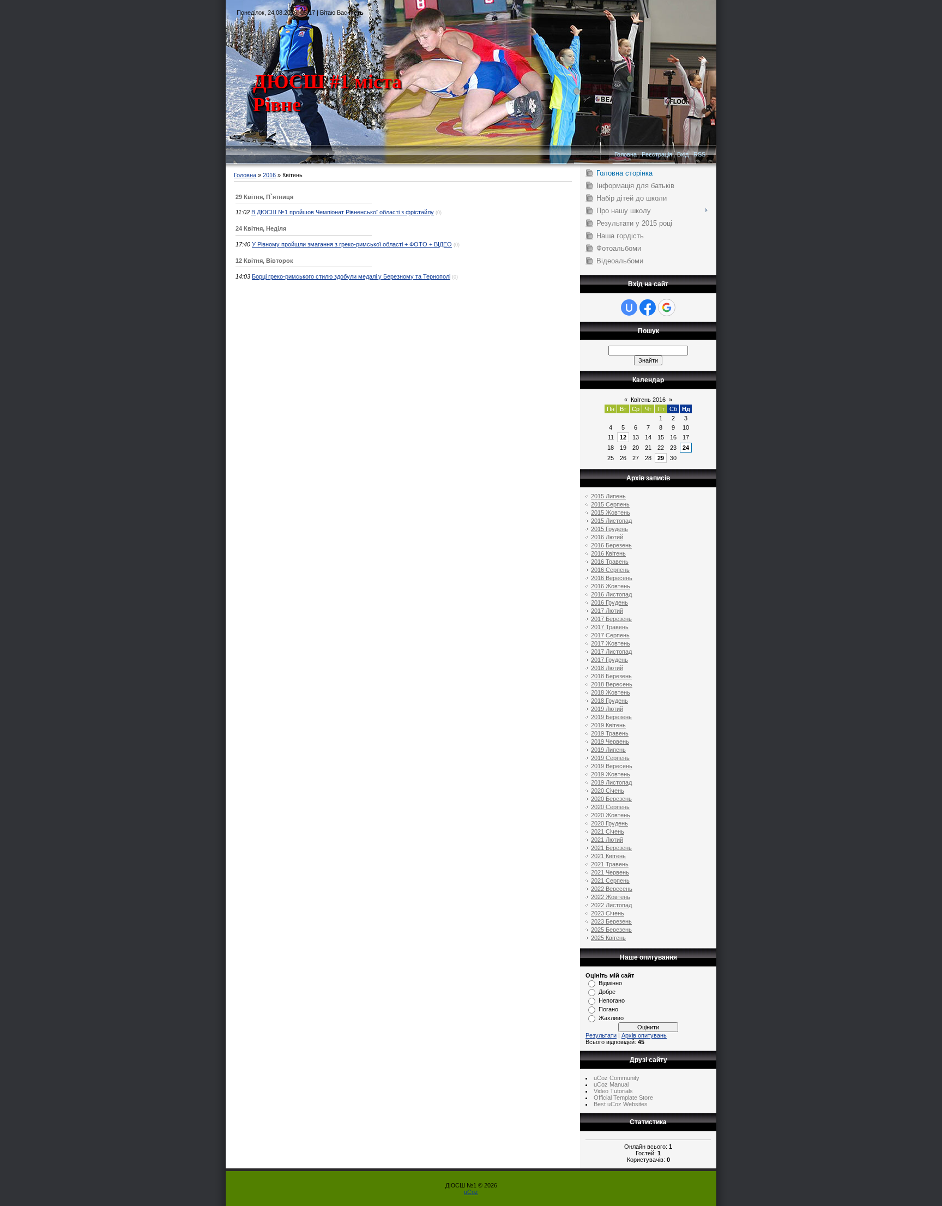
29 (660, 458)
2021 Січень (607, 831)
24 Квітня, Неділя (260, 228)
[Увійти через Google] (666, 307)
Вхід (683, 154)
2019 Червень (610, 741)
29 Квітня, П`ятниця (264, 197)
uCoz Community (616, 1078)
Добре (607, 991)
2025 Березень (611, 929)
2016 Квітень (608, 553)
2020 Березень (611, 798)
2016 (269, 175)
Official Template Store (623, 1097)
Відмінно (610, 983)
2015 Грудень (609, 529)
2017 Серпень (610, 635)
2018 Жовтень (610, 692)
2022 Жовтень (610, 897)
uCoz (471, 1192)
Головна (625, 154)
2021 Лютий (607, 839)
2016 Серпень (610, 569)
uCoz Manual (611, 1084)
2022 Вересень (611, 888)
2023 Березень (611, 921)
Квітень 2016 (648, 399)
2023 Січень (607, 913)
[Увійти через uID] (629, 307)
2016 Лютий (607, 537)
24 (686, 447)
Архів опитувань (644, 1035)
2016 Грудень (609, 602)
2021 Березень (611, 848)
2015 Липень (608, 496)
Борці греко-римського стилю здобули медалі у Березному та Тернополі (351, 276)
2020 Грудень (609, 823)
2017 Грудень (609, 659)
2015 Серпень (610, 504)
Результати (601, 1035)
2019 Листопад (611, 782)
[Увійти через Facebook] (647, 307)
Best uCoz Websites (621, 1104)
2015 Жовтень (610, 512)
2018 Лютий (607, 668)
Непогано (612, 1000)
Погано (608, 1009)
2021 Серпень (610, 880)
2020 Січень (607, 790)
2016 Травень (610, 561)
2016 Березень (611, 545)
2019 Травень (610, 733)
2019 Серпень (610, 758)
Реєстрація (657, 154)
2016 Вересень (611, 578)
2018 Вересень (611, 684)
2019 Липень (608, 749)
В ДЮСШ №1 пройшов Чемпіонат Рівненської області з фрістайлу (342, 212)
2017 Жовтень (610, 643)
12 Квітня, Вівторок (264, 260)
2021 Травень (610, 864)
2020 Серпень (610, 807)
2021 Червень (610, 872)
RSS (699, 154)
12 (623, 437)
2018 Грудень (609, 700)
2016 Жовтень (610, 586)
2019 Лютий (607, 708)
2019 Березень (611, 717)
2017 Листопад (611, 651)
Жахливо (611, 1018)
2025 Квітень (608, 937)
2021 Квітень (608, 856)
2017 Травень (610, 627)
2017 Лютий (607, 610)
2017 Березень (611, 619)
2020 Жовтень (610, 815)
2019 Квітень (608, 725)
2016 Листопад (611, 594)
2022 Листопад (611, 905)
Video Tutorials (613, 1091)
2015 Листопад (611, 520)
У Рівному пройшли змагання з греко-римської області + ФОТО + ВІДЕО (352, 244)
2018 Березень (611, 676)
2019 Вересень (611, 766)
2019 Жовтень (610, 774)
